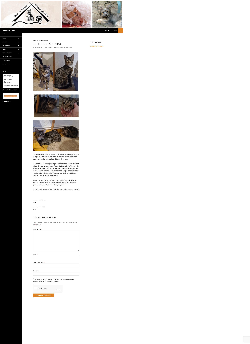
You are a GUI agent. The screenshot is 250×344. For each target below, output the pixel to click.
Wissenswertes (7, 53)
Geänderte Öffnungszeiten (10, 89)
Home (4, 38)
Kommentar (37, 229)
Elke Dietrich (49, 48)
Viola (38, 208)
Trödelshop (6, 60)
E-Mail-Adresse (38, 263)
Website (35, 271)
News (4, 49)
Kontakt (107, 30)
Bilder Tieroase (7, 56)
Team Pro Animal (9, 30)
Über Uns (114, 30)
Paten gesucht (6, 101)
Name (35, 254)
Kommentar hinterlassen (64, 48)
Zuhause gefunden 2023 (40, 40)
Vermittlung (6, 45)
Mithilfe (5, 42)
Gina (39, 201)
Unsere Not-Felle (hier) (97, 46)
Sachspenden (7, 64)
